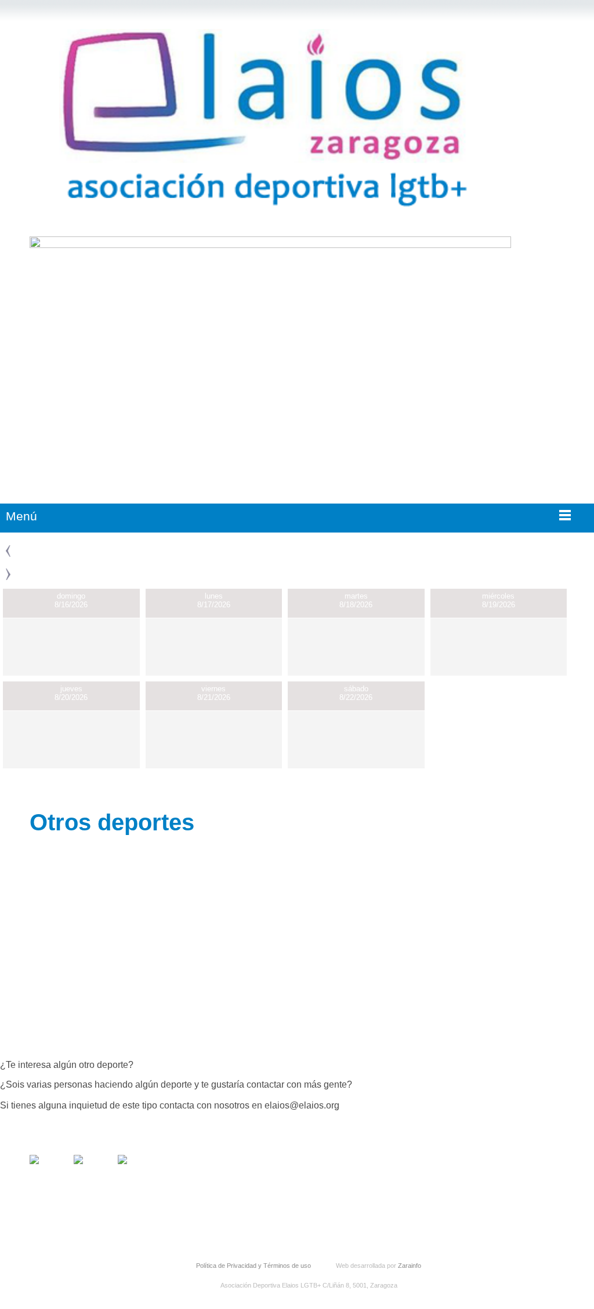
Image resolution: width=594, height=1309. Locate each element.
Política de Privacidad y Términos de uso (253, 1265)
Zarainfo (409, 1265)
